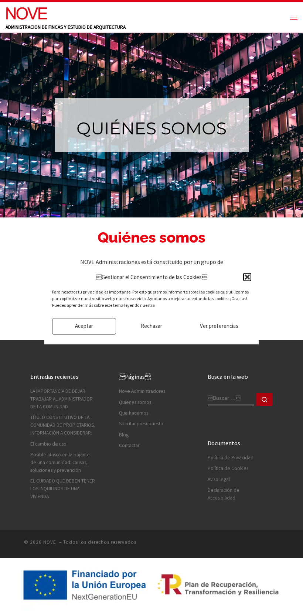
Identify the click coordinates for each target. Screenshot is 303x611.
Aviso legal (219, 479)
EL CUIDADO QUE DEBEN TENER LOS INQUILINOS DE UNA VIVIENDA (62, 489)
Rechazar (151, 326)
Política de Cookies (228, 468)
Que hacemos (133, 413)
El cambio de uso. (49, 444)
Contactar (129, 445)
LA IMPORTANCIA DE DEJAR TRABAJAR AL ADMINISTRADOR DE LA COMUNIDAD (61, 399)
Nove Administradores (142, 391)
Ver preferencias (219, 326)
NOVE (50, 542)
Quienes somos (135, 402)
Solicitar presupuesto (141, 424)
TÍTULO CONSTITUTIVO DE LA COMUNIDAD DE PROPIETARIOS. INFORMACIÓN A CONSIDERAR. (62, 425)
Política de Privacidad (230, 457)
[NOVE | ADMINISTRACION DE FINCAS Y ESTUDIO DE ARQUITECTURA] (26, 12)
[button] (247, 277)
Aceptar (84, 326)
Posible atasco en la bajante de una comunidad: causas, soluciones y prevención (60, 462)
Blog (124, 435)
